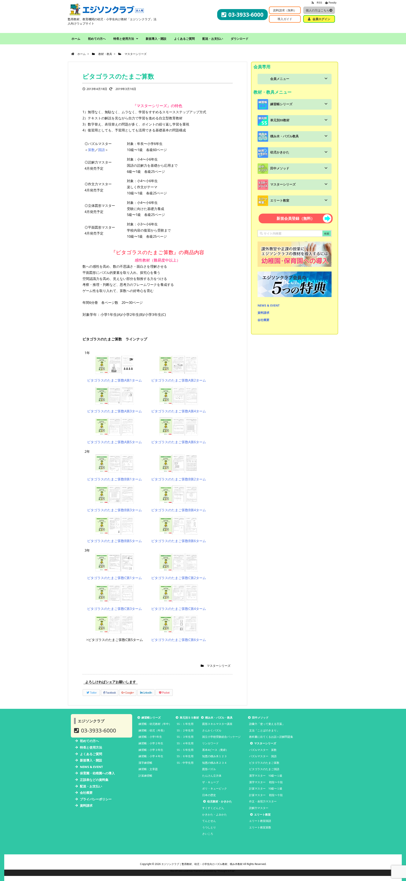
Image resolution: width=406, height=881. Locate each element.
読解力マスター (258, 808)
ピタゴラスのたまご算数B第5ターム (114, 541)
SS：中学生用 (185, 763)
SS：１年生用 (185, 724)
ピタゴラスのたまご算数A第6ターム (178, 442)
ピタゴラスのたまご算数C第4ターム (178, 608)
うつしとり (209, 827)
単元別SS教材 (279, 120)
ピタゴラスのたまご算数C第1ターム (114, 578)
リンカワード (210, 743)
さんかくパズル (211, 730)
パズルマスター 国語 (263, 756)
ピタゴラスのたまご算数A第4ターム (178, 411)
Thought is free (226, 870)
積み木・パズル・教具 (219, 717)
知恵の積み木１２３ (214, 756)
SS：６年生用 (185, 756)
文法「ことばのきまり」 (264, 730)
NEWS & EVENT (269, 305)
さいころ (207, 834)
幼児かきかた (279, 152)
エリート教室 (279, 200)
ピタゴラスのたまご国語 (264, 769)
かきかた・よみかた (214, 814)
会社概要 (263, 320)
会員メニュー (279, 78)
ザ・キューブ (210, 782)
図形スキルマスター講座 (217, 724)
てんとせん (209, 821)
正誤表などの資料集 (94, 779)
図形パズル (209, 769)
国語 (101, 149)
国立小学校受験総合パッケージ (221, 737)
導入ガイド (284, 19)
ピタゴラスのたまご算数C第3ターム (114, 608)
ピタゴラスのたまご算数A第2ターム (178, 380)
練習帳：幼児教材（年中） (155, 724)
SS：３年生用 (185, 737)
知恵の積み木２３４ (214, 763)
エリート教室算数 (260, 827)
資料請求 (263, 313)
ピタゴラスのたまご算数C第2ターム (178, 578)
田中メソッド (279, 168)
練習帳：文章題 (148, 769)
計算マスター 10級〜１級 (265, 788)
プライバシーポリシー (96, 799)
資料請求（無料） (285, 10)
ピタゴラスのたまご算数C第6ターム (178, 639)
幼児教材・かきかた (219, 801)
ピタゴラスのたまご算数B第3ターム (114, 510)
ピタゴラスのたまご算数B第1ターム (114, 479)
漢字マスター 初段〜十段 (266, 782)
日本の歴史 (209, 795)
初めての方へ (89, 741)
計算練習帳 (145, 775)
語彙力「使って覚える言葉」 (267, 724)
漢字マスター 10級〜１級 (265, 775)
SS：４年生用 (185, 743)
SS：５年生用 (185, 750)
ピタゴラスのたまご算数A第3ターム (114, 411)
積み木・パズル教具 (284, 136)
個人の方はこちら (317, 10)
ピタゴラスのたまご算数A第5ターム (114, 442)
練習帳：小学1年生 (150, 737)
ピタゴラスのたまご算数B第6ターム (178, 541)
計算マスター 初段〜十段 (266, 795)
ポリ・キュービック (214, 788)
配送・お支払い (91, 786)
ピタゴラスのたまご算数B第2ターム (178, 479)
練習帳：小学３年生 (151, 750)
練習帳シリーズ (281, 104)
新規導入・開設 (91, 760)
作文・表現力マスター (263, 801)
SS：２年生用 (185, 730)
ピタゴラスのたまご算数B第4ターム (178, 510)
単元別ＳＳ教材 (189, 717)
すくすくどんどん (213, 808)
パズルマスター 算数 (263, 750)
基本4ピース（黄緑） (215, 750)
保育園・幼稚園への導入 (97, 773)
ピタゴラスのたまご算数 (264, 763)
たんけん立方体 (211, 775)
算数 (91, 149)
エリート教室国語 (260, 821)
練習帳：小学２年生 (151, 743)
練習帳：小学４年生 (151, 756)
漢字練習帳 (145, 763)
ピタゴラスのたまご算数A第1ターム (114, 380)
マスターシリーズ (218, 666)
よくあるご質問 (91, 754)
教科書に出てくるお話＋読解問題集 (271, 737)
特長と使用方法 (91, 747)
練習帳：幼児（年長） (152, 730)
